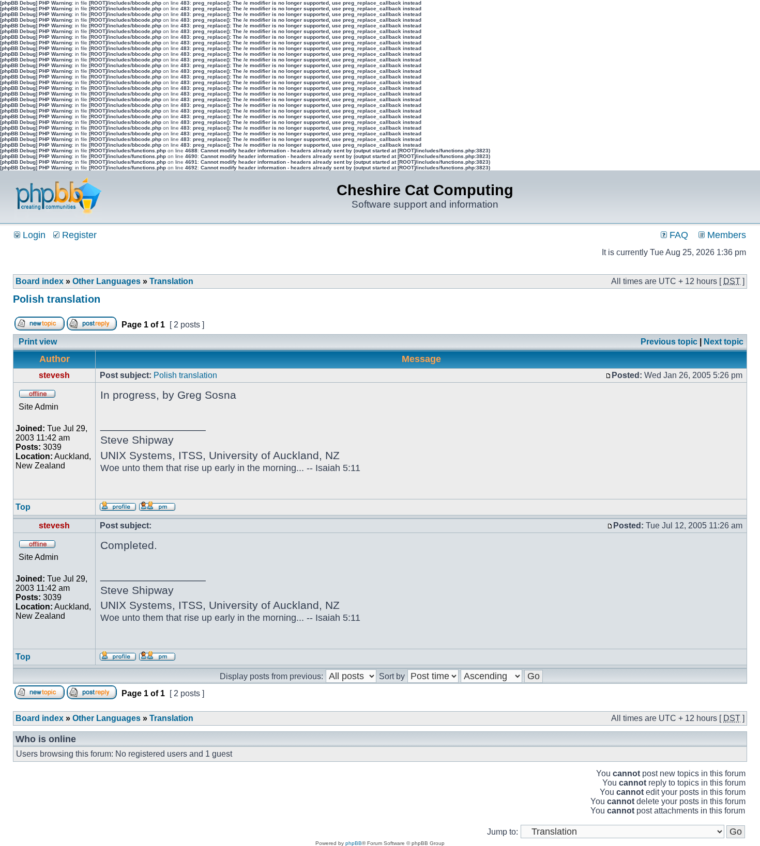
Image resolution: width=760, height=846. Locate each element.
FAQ (677, 235)
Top (23, 507)
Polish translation (56, 299)
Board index (40, 281)
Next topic (723, 341)
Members (725, 235)
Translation (171, 281)
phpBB (353, 843)
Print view (38, 341)
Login (32, 235)
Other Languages (106, 281)
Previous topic (669, 341)
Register (78, 235)
